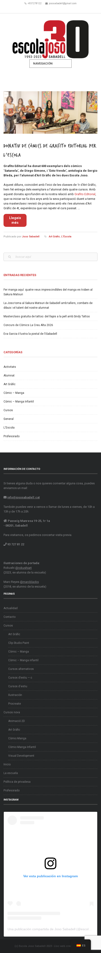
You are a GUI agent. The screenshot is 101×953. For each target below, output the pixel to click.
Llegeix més (15, 220)
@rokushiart (23, 568)
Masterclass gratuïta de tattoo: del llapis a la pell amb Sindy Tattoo (47, 316)
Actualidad (11, 608)
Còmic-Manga (17, 738)
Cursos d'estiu (17, 686)
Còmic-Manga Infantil (22, 747)
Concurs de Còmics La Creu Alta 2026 (28, 325)
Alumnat (9, 375)
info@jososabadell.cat (23, 497)
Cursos (8, 410)
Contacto (10, 617)
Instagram (57, 9)
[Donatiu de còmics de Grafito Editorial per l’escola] (50, 112)
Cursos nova (12, 712)
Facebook (44, 9)
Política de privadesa (17, 781)
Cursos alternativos (21, 669)
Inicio (7, 764)
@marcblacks (29, 582)
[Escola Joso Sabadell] (50, 36)
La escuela (11, 773)
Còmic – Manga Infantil (19, 401)
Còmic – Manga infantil (23, 660)
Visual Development (21, 755)
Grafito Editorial (84, 194)
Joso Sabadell (30, 236)
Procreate (14, 703)
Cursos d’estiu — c (20, 677)
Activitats (10, 366)
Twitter (50, 9)
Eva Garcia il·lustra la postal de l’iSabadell (30, 333)
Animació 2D (16, 721)
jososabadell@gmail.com (63, 3)
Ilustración (15, 695)
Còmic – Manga (14, 393)
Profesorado (11, 436)
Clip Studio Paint (18, 643)
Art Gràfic (54, 236)
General (9, 419)
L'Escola (66, 236)
